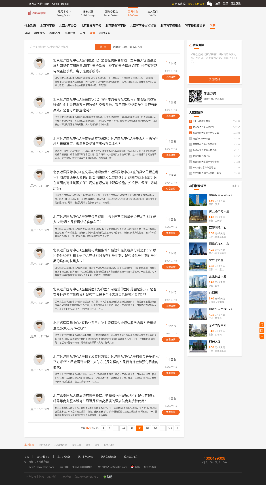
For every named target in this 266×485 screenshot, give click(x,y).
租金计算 (127, 47)
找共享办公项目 (85, 457)
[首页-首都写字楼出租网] (36, 12)
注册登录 (221, 3)
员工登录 (236, 3)
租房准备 (39, 33)
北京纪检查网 (60, 445)
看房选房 (54, 33)
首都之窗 (76, 445)
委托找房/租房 (131, 457)
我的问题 (104, 33)
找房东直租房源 (108, 457)
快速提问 (214, 79)
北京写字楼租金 (171, 25)
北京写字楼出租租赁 (143, 25)
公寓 (88, 445)
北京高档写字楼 (115, 25)
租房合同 (70, 33)
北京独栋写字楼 (91, 25)
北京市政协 (44, 445)
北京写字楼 (47, 25)
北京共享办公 (68, 25)
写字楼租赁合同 (195, 25)
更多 (236, 186)
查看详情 (171, 77)
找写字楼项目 (43, 457)
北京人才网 (109, 445)
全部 (27, 33)
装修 (97, 445)
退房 (82, 33)
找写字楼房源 (63, 457)
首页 (26, 457)
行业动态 (30, 25)
